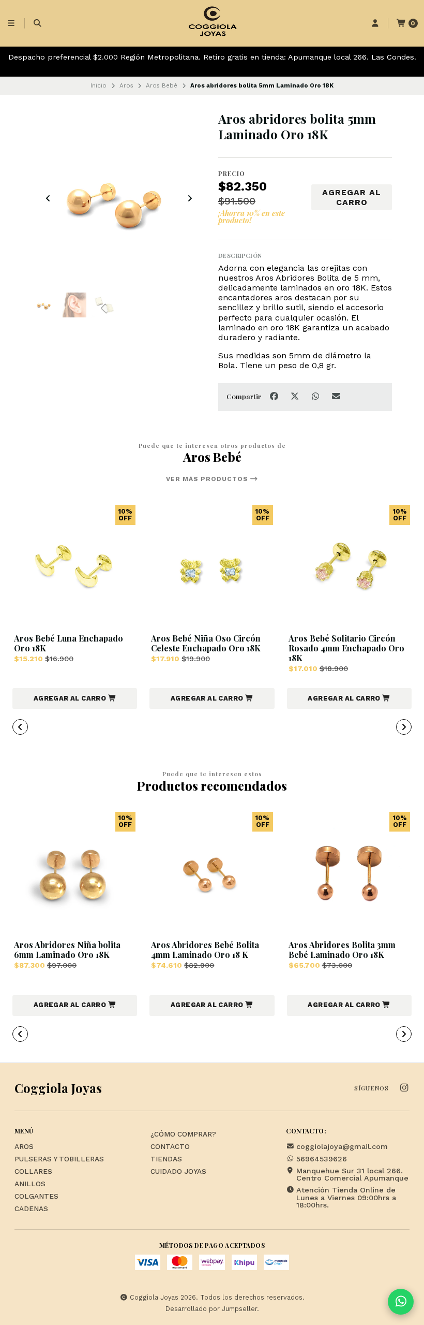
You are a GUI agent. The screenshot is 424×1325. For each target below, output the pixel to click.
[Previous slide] (48, 198)
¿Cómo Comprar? (183, 1134)
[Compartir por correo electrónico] (336, 396)
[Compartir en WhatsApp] (316, 396)
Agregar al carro (351, 197)
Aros (126, 85)
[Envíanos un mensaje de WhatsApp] (401, 1302)
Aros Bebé (161, 85)
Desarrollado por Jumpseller (211, 1309)
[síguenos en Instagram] (404, 1088)
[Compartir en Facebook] (275, 396)
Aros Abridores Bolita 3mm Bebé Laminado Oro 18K (342, 949)
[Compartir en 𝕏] (295, 396)
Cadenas (31, 1209)
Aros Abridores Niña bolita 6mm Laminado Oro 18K (67, 949)
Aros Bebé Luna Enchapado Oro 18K (68, 643)
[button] (74, 698)
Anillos (30, 1184)
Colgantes (36, 1196)
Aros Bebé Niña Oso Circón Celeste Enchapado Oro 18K (206, 643)
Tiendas (166, 1159)
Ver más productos (208, 479)
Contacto (170, 1147)
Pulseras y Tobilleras (59, 1159)
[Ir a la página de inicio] (212, 23)
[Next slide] (190, 198)
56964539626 (321, 1158)
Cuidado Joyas (178, 1171)
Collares (33, 1171)
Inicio (98, 85)
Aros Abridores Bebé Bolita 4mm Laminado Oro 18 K (205, 949)
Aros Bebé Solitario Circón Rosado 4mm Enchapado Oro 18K (346, 648)
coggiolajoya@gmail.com (342, 1146)
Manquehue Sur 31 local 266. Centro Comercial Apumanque (352, 1174)
